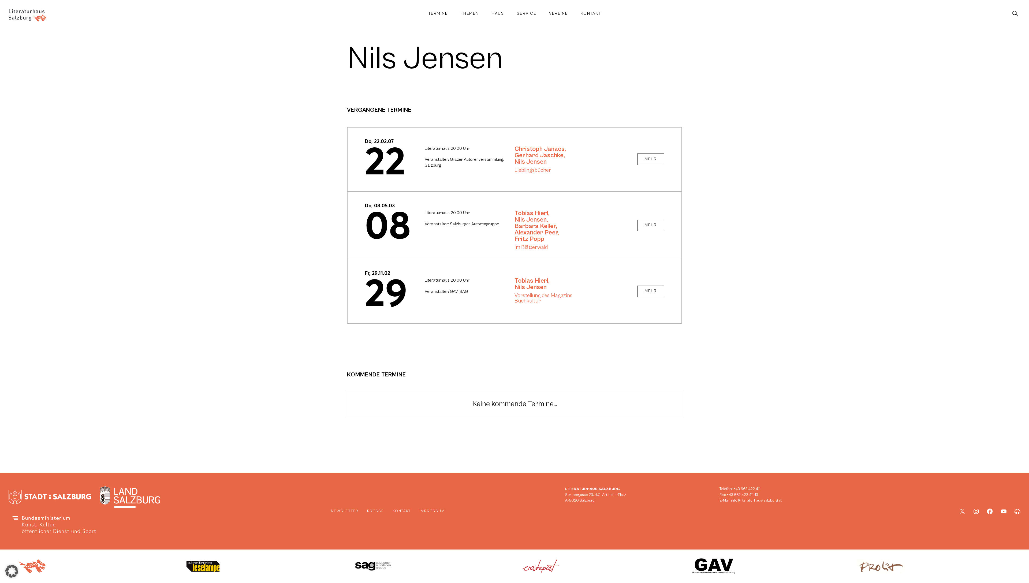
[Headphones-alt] (1017, 511)
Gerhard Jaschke (539, 155)
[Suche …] (1015, 14)
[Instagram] (976, 511)
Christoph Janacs (539, 149)
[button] (12, 571)
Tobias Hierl (531, 213)
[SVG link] (27, 15)
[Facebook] (990, 511)
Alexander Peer (536, 232)
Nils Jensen (530, 162)
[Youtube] (1004, 511)
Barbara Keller (535, 226)
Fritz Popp (529, 239)
